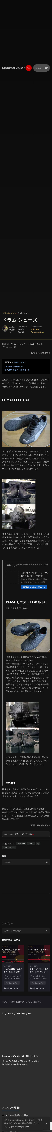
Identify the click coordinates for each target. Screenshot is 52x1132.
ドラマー (21, 843)
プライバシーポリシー (19, 1126)
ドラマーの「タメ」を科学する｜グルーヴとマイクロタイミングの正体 (39, 971)
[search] (47, 862)
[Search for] (26, 862)
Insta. (10, 1013)
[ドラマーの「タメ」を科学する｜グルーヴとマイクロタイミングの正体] (39, 954)
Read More (9, 988)
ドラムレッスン (9, 313)
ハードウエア (9, 847)
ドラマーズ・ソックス (23, 834)
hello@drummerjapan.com (14, 1064)
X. (3, 1013)
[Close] (46, 1123)
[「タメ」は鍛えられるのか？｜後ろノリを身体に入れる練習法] (13, 954)
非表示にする (19, 362)
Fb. (29, 1013)
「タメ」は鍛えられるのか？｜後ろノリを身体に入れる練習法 (13, 971)
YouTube (21, 1013)
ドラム (31, 843)
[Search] (29, 68)
